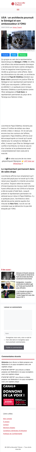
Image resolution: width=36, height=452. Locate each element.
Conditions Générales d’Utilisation (15, 431)
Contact (6, 425)
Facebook (5, 55)
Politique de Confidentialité (12, 434)
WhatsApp (23, 55)
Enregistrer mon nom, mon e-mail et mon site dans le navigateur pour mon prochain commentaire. (18, 340)
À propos (6, 422)
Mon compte (7, 419)
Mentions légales (9, 428)
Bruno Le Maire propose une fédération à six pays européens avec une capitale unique (17, 364)
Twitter (14, 55)
